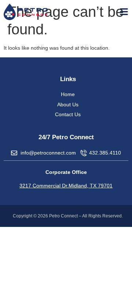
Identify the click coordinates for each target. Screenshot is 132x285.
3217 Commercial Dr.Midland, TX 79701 (66, 186)
